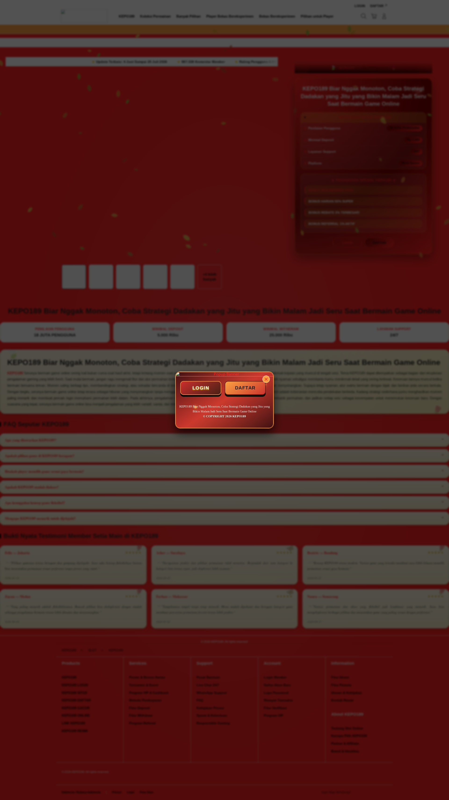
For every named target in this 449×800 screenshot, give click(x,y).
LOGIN (200, 387)
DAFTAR (245, 387)
